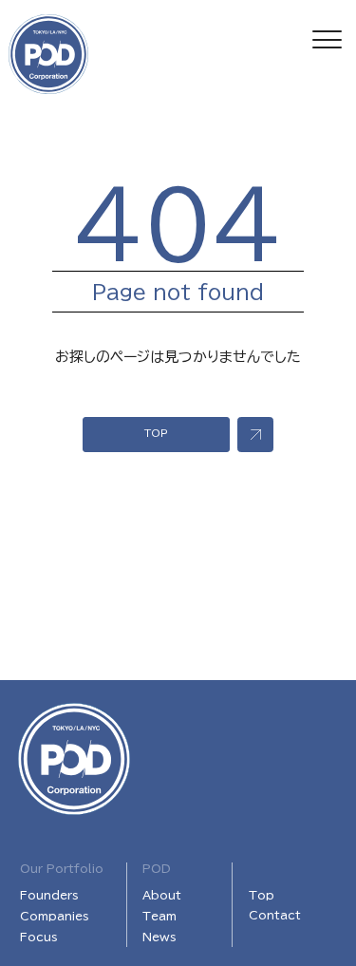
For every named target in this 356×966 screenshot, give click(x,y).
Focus (39, 936)
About (161, 894)
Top (261, 894)
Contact (275, 914)
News (159, 936)
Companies (54, 915)
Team (159, 915)
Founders (49, 894)
